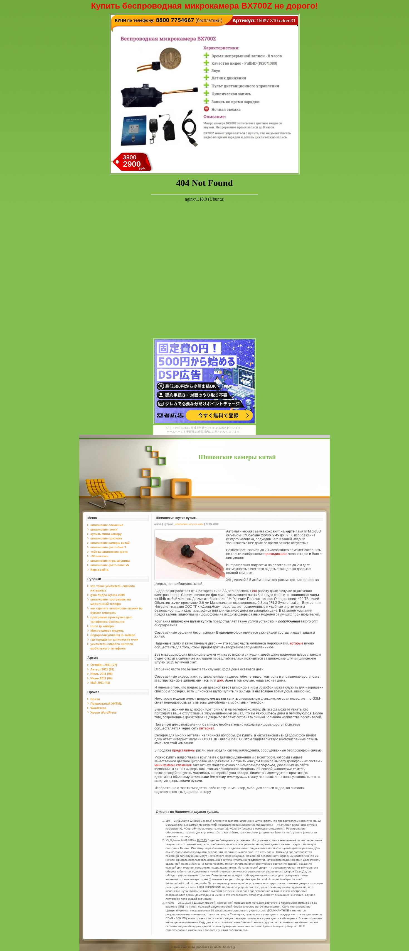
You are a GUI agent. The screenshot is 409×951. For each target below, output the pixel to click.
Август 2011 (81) (102, 669)
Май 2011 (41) (100, 682)
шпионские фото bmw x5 (109, 565)
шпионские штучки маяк (189, 524)
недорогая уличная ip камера (112, 635)
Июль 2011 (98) (101, 673)
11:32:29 (199, 902)
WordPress (98, 708)
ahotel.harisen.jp (225, 946)
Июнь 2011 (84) (101, 678)
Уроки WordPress (103, 712)
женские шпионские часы (189, 680)
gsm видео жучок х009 (107, 595)
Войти (95, 699)
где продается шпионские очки (114, 639)
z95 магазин (99, 556)
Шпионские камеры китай (237, 457)
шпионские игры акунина (110, 560)
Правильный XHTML (106, 703)
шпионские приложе (106, 538)
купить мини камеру (106, 534)
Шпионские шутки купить (176, 518)
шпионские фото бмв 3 (108, 547)
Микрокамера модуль (107, 630)
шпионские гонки (103, 529)
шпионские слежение (106, 525)
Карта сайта (99, 569)
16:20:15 (202, 840)
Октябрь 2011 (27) (103, 665)
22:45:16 (195, 820)
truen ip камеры (102, 626)
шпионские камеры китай (110, 542)
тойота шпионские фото (109, 551)
